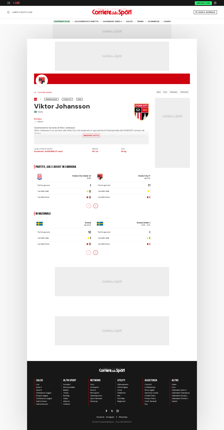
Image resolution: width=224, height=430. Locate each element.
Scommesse (153, 21)
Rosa (165, 92)
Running (66, 396)
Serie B (39, 390)
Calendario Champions (181, 393)
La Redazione (150, 387)
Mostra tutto (91, 135)
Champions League (43, 393)
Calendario (173, 92)
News (159, 92)
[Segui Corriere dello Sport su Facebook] (106, 411)
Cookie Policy (150, 396)
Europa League (42, 396)
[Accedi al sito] (215, 3)
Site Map (121, 398)
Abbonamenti (122, 384)
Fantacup (94, 401)
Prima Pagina (122, 387)
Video (174, 384)
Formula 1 (67, 384)
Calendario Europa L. (180, 396)
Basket (66, 390)
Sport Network (96, 398)
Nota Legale (149, 390)
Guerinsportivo (96, 396)
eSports (66, 401)
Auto (92, 384)
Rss (118, 396)
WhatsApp (123, 417)
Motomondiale (69, 387)
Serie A (39, 387)
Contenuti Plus (62, 21)
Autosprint (94, 387)
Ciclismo (66, 404)
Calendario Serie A (112, 21)
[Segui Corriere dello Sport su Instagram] (117, 411)
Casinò (167, 21)
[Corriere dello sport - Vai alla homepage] (112, 12)
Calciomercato (42, 404)
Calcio (129, 21)
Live (17, 2)
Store (119, 390)
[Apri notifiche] (8, 12)
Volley (65, 398)
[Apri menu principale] (8, 3)
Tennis (140, 21)
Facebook (100, 417)
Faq (146, 404)
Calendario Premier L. (180, 398)
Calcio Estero (41, 401)
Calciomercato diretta (86, 21)
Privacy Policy (150, 398)
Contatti (148, 384)
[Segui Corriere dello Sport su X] (112, 411)
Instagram (110, 417)
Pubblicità (121, 393)
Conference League (44, 398)
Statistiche (184, 92)
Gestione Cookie (151, 393)
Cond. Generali (150, 401)
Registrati (121, 401)
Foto (174, 387)
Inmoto (93, 390)
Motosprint (94, 393)
